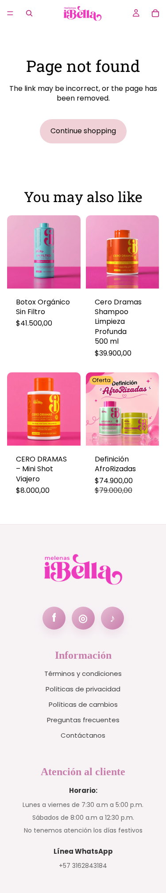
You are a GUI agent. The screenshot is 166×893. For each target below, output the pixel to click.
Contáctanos (83, 735)
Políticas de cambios (83, 704)
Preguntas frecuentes (83, 719)
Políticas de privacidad (83, 689)
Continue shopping (83, 131)
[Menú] (10, 13)
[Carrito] (155, 13)
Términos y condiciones (83, 673)
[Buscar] (29, 13)
